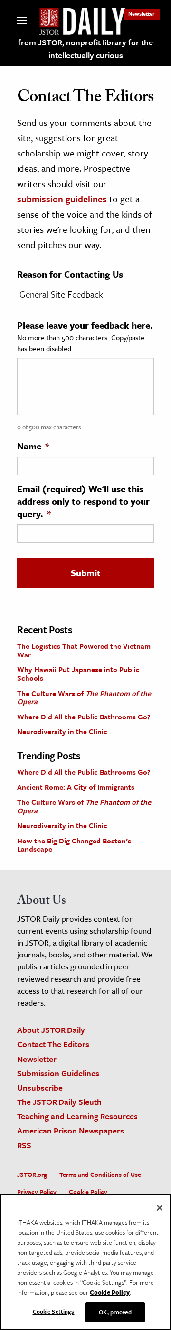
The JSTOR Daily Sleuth (59, 1102)
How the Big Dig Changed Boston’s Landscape (74, 844)
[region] (85, 1262)
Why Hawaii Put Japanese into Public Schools (78, 673)
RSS (24, 1145)
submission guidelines (62, 198)
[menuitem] (142, 14)
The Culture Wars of (84, 697)
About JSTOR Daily (51, 1030)
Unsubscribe (40, 1087)
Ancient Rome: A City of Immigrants (75, 786)
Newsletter (141, 14)
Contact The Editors (53, 1044)
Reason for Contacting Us (70, 274)
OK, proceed (115, 1312)
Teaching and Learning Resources (77, 1116)
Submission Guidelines (58, 1073)
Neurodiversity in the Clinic (62, 731)
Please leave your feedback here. (85, 325)
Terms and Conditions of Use (100, 1174)
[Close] (159, 1207)
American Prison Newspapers (70, 1130)
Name (33, 446)
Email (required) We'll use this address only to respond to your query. (83, 501)
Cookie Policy (88, 1191)
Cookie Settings (54, 1311)
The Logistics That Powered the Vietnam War (84, 650)
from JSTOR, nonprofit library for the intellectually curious (85, 48)
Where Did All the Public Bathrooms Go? (83, 716)
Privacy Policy (37, 1191)
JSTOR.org (32, 1174)
